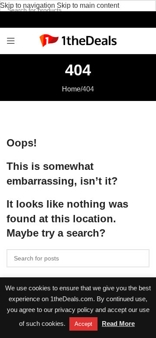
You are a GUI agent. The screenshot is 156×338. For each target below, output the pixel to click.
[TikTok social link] (87, 19)
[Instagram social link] (69, 19)
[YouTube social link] (78, 19)
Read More (118, 323)
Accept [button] (83, 324)
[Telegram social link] (96, 19)
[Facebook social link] (59, 19)
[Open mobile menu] (11, 40)
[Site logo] (78, 40)
